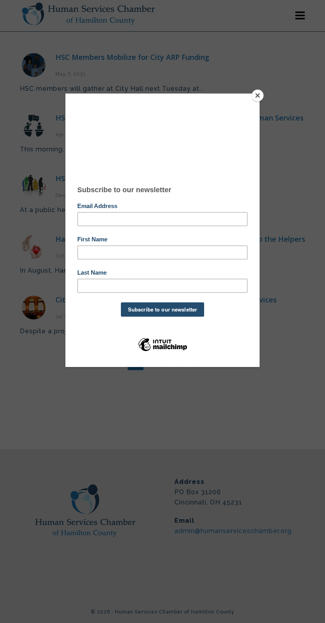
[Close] (258, 95)
